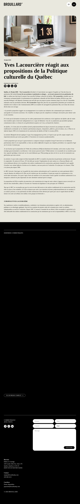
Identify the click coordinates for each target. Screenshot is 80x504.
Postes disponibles (9, 484)
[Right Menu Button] (74, 4)
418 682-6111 (8, 477)
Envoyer (69, 447)
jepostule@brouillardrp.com (12, 486)
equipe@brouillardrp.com (11, 475)
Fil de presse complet (13, 395)
